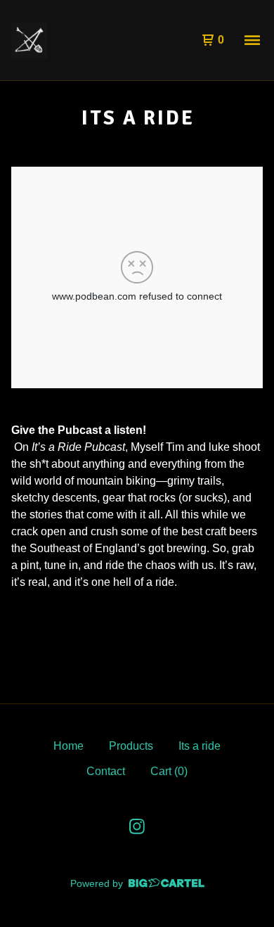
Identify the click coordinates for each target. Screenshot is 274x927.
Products (131, 746)
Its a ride (199, 746)
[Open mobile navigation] (252, 40)
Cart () (169, 771)
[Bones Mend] (29, 40)
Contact (105, 771)
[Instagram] (137, 826)
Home (68, 746)
